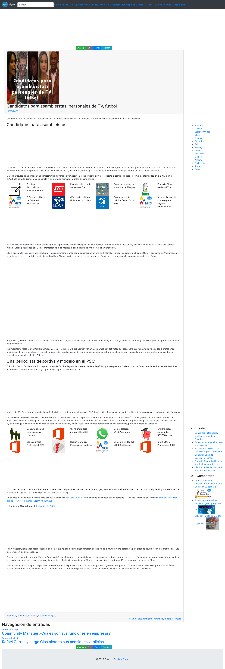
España (198, 138)
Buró (56, 4)
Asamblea (11, 615)
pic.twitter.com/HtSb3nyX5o (38, 500)
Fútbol (41, 615)
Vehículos (104, 4)
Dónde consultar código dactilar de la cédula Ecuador (206, 436)
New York (199, 153)
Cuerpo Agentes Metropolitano (170, 4)
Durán (198, 169)
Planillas (150, 4)
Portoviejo (200, 163)
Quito (197, 144)
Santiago (199, 147)
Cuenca (198, 150)
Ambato (198, 160)
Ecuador (79, 4)
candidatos (148, 618)
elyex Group (123, 659)
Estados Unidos (202, 131)
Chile (197, 135)
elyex (11, 4)
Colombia (199, 141)
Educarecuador (117, 4)
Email (90, 48)
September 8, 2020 (45, 506)
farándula (158, 618)
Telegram (107, 48)
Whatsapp (81, 48)
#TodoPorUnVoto (15, 500)
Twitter (97, 48)
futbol (167, 618)
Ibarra (197, 166)
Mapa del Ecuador (135, 4)
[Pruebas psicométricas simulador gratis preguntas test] (206, 509)
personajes (175, 618)
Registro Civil (66, 4)
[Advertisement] (78, 27)
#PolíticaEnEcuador (168, 497)
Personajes (49, 615)
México (198, 128)
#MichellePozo (74, 497)
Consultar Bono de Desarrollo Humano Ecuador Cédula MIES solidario (209, 483)
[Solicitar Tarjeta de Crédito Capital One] (212, 523)
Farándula (32, 615)
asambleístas (135, 618)
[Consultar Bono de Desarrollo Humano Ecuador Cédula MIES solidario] (203, 493)
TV (57, 615)
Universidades (91, 4)
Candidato (22, 615)
